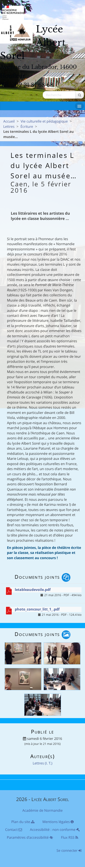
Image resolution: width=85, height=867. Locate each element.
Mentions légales (56, 821)
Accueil (9, 121)
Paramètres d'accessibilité (28, 837)
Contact (12, 829)
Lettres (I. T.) (42, 763)
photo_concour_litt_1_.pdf (37, 609)
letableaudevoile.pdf (33, 589)
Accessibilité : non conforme (53, 829)
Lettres (8, 126)
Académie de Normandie (42, 810)
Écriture (26, 126)
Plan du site (21, 821)
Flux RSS (68, 837)
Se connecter (67, 850)
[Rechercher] (79, 95)
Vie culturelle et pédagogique (44, 121)
